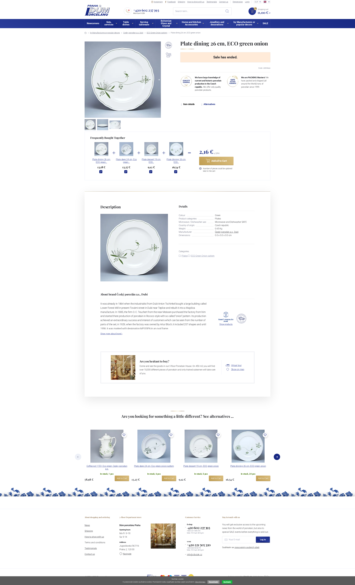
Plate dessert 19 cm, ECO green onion (201, 466)
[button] (159, 80)
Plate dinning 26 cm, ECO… (176, 161)
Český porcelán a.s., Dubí (226, 232)
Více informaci (200, 582)
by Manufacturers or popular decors (105, 33)
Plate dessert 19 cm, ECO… (151, 161)
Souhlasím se (240, 547)
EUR (256, 2)
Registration (238, 2)
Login (247, 2)
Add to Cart (122, 478)
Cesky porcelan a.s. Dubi (133, 33)
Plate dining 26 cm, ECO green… (101, 161)
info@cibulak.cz (194, 554)
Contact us (223, 2)
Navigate (127, 554)
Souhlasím (227, 582)
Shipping (181, 2)
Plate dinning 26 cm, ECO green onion (248, 466)
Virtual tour (236, 365)
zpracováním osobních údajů (246, 547)
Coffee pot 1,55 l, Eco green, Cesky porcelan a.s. (107, 467)
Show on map (237, 369)
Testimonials (211, 2)
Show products (226, 324)
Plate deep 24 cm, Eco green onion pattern (154, 466)
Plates (185, 255)
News (87, 525)
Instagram (158, 2)
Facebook (171, 2)
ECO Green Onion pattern (157, 33)
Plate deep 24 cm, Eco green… (126, 161)
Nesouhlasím (213, 582)
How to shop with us (195, 2)
